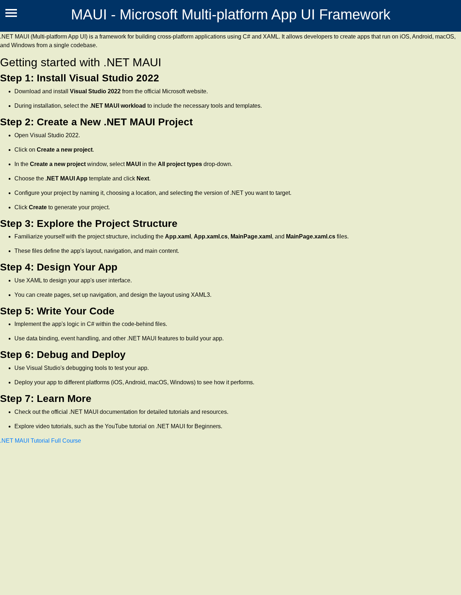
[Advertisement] (216, 523)
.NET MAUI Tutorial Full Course (40, 441)
